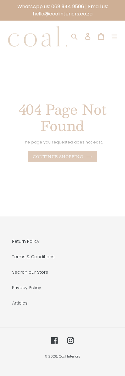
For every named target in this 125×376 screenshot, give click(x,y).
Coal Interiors (69, 356)
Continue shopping (58, 156)
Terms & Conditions (33, 257)
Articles (20, 303)
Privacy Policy (26, 288)
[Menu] (114, 36)
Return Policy (25, 241)
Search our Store (30, 272)
